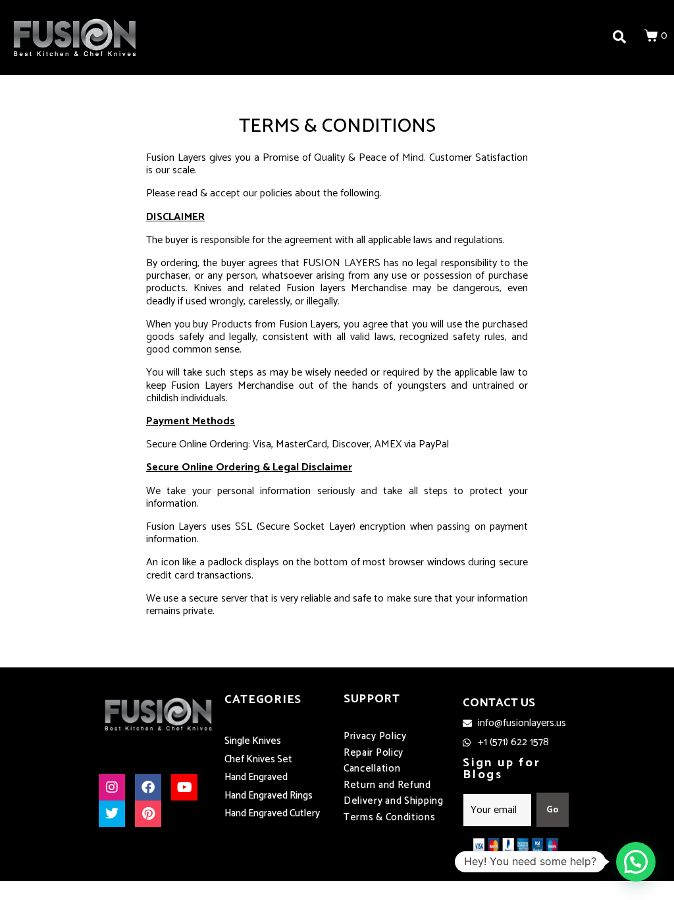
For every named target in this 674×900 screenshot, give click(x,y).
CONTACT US (499, 703)
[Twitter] (112, 814)
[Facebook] (148, 787)
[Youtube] (184, 787)
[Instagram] (112, 787)
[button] (636, 862)
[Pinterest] (148, 814)
